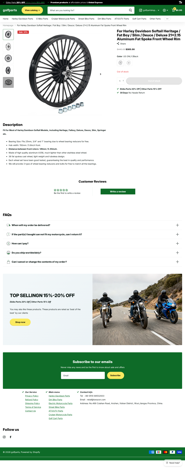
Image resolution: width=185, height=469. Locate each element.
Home (5, 18)
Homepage (8, 25)
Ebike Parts (15, 2)
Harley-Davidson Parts (22, 18)
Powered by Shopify (30, 452)
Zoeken (130, 10)
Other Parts (155, 18)
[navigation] (8, 34)
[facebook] (10, 437)
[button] (123, 78)
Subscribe (115, 375)
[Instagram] (4, 437)
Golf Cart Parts (139, 18)
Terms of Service (33, 407)
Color (127, 56)
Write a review (118, 191)
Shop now (20, 322)
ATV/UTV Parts (122, 18)
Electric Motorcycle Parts (60, 403)
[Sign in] (165, 10)
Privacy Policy (31, 396)
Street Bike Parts (86, 18)
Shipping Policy (32, 403)
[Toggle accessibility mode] (180, 2)
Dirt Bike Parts (104, 18)
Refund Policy (31, 399)
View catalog (31, 10)
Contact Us (30, 411)
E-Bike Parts (42, 18)
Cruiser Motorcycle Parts (63, 18)
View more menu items (167, 19)
